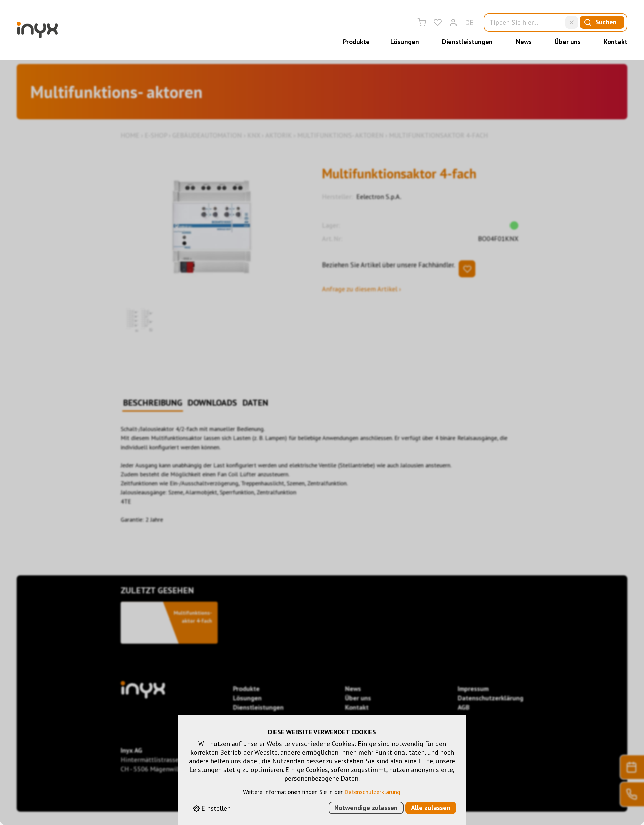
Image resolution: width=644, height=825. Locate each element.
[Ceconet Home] (37, 30)
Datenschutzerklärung (372, 792)
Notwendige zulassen (366, 807)
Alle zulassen (430, 807)
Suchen (606, 22)
